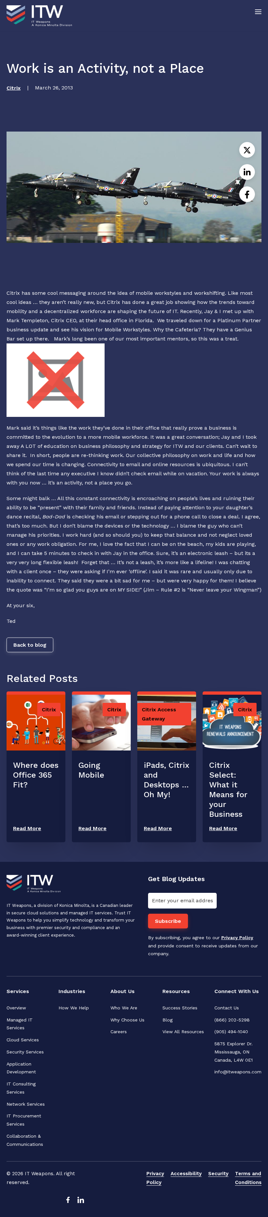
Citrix (14, 88)
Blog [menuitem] (167, 1019)
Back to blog (29, 645)
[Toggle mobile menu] (258, 11)
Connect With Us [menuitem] (236, 991)
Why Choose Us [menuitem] (127, 1019)
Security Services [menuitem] (25, 1051)
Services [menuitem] (18, 991)
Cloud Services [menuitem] (23, 1039)
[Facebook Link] (68, 1201)
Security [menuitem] (218, 1174)
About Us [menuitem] (122, 991)
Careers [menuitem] (118, 1031)
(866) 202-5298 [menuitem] (232, 1019)
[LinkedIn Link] (81, 1201)
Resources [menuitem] (176, 991)
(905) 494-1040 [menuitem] (231, 1031)
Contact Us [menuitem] (226, 1007)
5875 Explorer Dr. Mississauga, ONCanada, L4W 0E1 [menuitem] (234, 1052)
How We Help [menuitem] (74, 1007)
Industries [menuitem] (72, 991)
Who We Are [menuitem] (123, 1007)
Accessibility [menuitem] (186, 1174)
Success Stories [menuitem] (179, 1007)
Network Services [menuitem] (26, 1104)
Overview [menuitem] (16, 1007)
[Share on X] (247, 150)
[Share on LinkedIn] (247, 172)
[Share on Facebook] (247, 194)
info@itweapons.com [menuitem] (237, 1071)
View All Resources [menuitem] (183, 1031)
